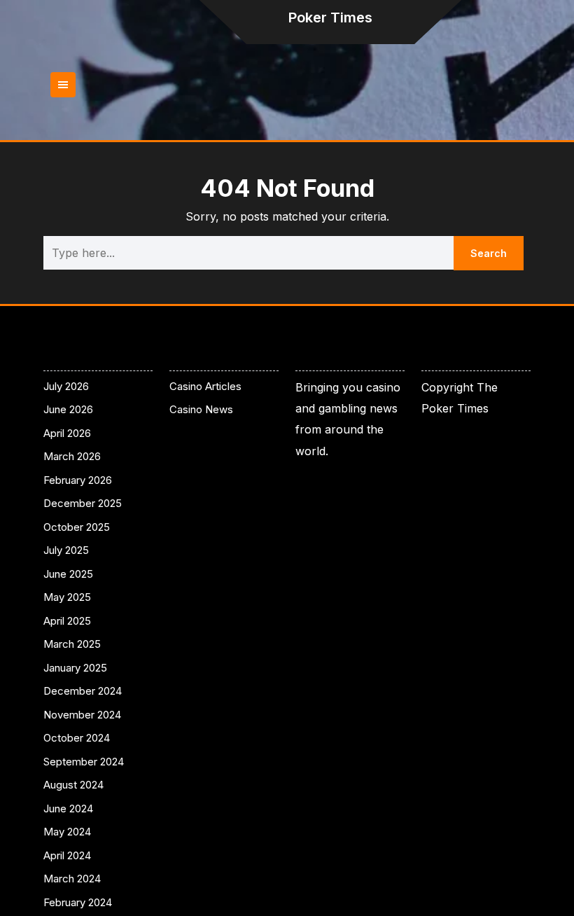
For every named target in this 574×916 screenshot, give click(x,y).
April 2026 (67, 433)
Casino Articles (205, 386)
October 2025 (76, 527)
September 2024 (83, 761)
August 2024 (73, 784)
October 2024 (76, 737)
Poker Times (330, 17)
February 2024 (77, 902)
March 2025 (72, 644)
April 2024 (67, 855)
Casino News (201, 409)
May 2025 (67, 597)
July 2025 (66, 550)
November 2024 (82, 714)
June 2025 (68, 574)
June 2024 (68, 808)
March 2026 (72, 456)
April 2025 (67, 620)
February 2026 (77, 480)
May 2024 (67, 831)
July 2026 (66, 386)
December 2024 (82, 691)
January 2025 (75, 667)
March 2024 (72, 878)
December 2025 (82, 503)
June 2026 (68, 409)
